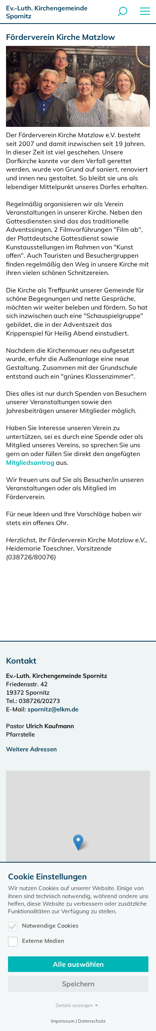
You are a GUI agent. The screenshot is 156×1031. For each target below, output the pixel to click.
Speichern (78, 984)
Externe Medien (43, 940)
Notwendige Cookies (50, 925)
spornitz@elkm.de (53, 709)
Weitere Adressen (31, 749)
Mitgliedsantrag (30, 462)
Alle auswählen (78, 964)
